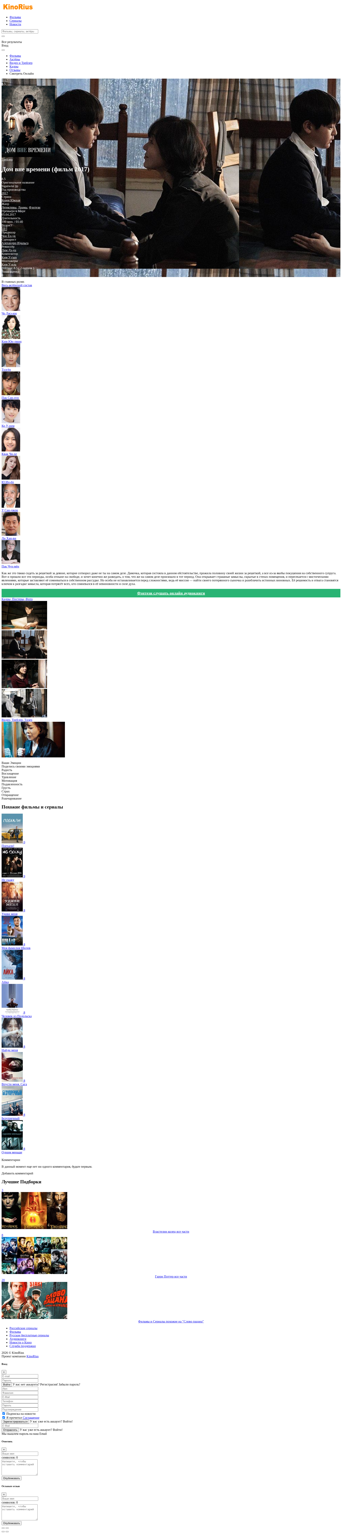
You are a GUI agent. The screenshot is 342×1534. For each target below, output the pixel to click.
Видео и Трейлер (21, 63)
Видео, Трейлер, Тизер (17, 720)
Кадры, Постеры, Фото (17, 599)
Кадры (14, 66)
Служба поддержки (23, 1346)
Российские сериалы (23, 1328)
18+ (4, 228)
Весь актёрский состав (17, 285)
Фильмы (15, 17)
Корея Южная (11, 200)
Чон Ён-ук (9, 236)
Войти (6, 1384)
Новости (15, 24)
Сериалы (16, 20)
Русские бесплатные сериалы (29, 1335)
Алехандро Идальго (15, 243)
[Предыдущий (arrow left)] (3, 1531)
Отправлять (10, 1429)
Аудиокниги (18, 1339)
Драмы (22, 207)
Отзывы (15, 70)
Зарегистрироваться (15, 1421)
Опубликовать (11, 1478)
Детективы (9, 207)
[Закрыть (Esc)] (3, 1528)
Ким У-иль (9, 264)
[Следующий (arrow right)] (7, 1531)
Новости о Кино (21, 1342)
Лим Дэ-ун (9, 250)
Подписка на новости (21, 1413)
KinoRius (33, 1356)
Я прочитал (22, 1417)
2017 (5, 193)
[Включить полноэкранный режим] (7, 1528)
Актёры (15, 59)
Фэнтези (34, 207)
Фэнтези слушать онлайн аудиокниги (171, 593)
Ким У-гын (9, 257)
